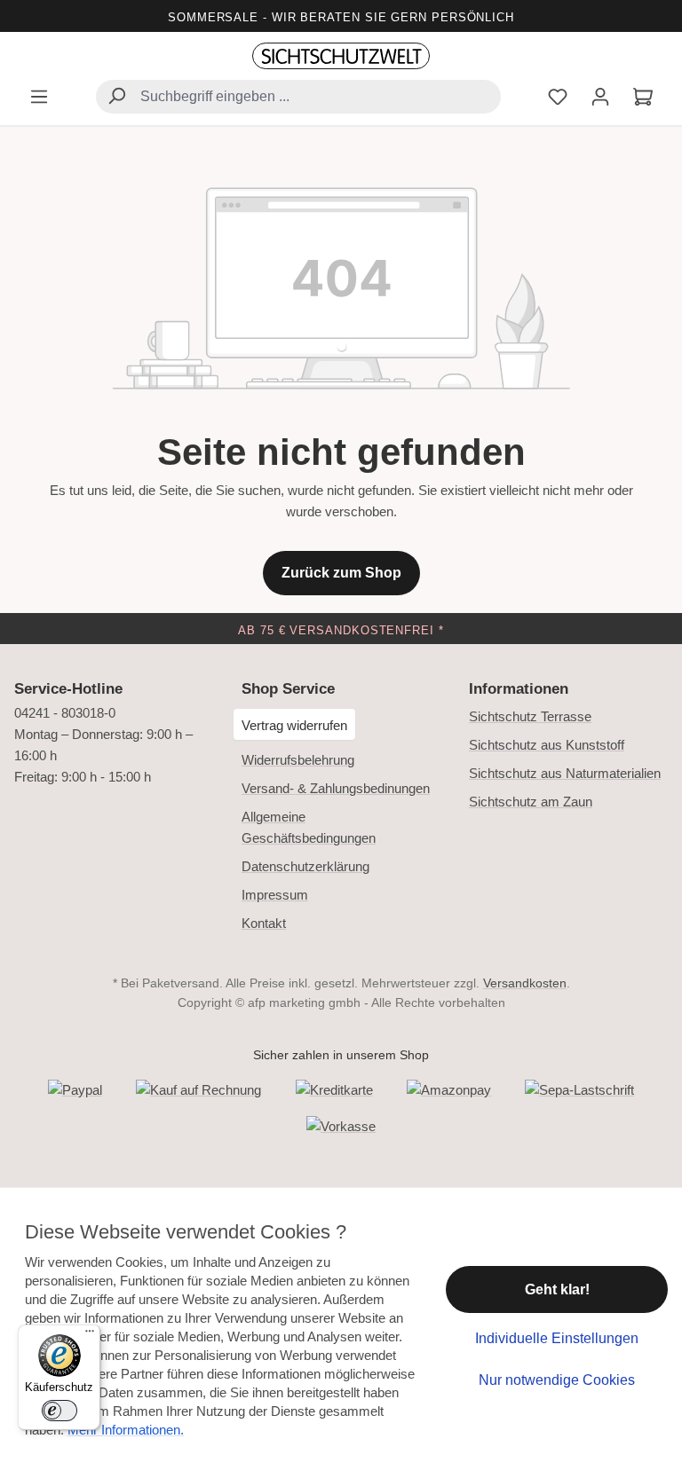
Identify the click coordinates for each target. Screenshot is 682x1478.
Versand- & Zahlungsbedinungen (336, 788)
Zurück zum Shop (341, 572)
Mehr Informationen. (125, 1429)
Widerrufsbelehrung (298, 759)
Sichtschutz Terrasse (530, 716)
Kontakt (264, 923)
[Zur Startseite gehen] (341, 56)
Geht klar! (557, 1289)
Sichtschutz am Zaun (530, 801)
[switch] (59, 1410)
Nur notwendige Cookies (557, 1380)
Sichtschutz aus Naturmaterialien (565, 773)
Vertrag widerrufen (294, 725)
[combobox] (298, 97)
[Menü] (39, 99)
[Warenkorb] (643, 99)
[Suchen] (116, 98)
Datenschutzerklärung (305, 866)
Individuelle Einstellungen (556, 1338)
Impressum (275, 894)
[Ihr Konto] (600, 99)
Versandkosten (525, 983)
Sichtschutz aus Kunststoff (546, 744)
